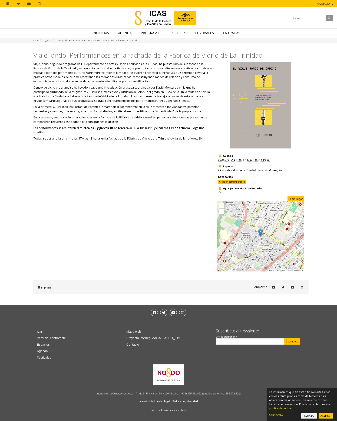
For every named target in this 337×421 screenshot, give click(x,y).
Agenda (125, 33)
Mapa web (133, 331)
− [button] (222, 211)
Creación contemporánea (232, 181)
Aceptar (326, 415)
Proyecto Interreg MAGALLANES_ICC (153, 338)
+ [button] (222, 206)
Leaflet (272, 270)
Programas (151, 33)
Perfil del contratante (51, 338)
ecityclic (182, 410)
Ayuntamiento (325, 3)
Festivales (204, 33)
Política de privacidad (185, 401)
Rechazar (309, 415)
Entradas (231, 33)
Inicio (36, 40)
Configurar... (276, 414)
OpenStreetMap (285, 270)
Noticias (101, 33)
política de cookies (281, 408)
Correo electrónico (226, 336)
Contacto (132, 344)
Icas (40, 331)
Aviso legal (163, 401)
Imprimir (45, 287)
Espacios (178, 33)
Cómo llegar (295, 198)
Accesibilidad (147, 401)
